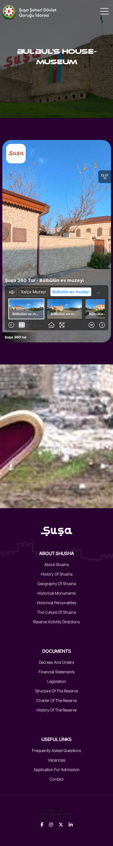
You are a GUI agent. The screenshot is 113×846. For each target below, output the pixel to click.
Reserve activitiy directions (56, 621)
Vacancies (56, 759)
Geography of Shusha (56, 583)
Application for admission (57, 769)
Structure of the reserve (56, 690)
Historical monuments (56, 593)
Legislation (56, 681)
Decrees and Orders (56, 662)
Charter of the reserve (56, 700)
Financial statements (57, 671)
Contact (56, 779)
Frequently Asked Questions (56, 750)
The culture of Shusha (56, 612)
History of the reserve (56, 709)
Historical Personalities (56, 602)
